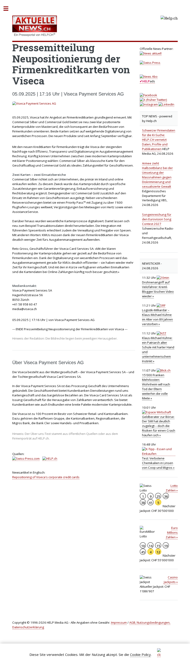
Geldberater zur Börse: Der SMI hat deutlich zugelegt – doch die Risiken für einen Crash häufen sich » (158, 426)
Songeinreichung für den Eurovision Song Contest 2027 (156, 219)
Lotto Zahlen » (172, 488)
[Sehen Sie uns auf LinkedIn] (166, 104)
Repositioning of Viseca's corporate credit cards (45, 477)
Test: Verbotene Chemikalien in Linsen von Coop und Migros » (158, 463)
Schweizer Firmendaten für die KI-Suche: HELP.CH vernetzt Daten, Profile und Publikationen (158, 139)
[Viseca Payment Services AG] (73, 103)
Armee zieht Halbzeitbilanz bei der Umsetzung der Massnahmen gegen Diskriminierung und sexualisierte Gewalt (157, 175)
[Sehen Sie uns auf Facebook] (148, 95)
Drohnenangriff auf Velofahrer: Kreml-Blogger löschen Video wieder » (158, 289)
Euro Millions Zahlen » (172, 532)
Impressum (119, 622)
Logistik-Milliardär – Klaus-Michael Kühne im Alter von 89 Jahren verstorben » (157, 317)
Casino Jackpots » (171, 579)
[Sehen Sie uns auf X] (153, 100)
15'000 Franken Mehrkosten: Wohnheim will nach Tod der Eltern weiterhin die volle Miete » (156, 386)
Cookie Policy (140, 654)
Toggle (8, 8)
